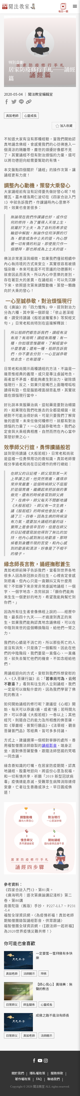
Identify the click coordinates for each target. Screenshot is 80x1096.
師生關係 (29, 1004)
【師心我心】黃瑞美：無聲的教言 (54, 986)
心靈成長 (30, 115)
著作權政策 (22, 1079)
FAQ (39, 1079)
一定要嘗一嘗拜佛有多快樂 (54, 955)
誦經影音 (49, 745)
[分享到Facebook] (7, 102)
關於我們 (18, 1073)
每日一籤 (63, 10)
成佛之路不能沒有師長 (52, 1015)
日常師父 (12, 1004)
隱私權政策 (37, 1073)
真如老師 (12, 115)
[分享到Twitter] (14, 102)
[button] (29, 102)
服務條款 (57, 1073)
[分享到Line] (22, 102)
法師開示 (29, 973)
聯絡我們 (53, 1079)
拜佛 (43, 973)
